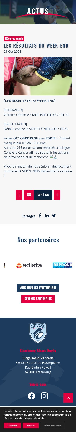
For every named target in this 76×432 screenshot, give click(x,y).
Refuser (31, 425)
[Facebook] (39, 216)
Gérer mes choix (52, 425)
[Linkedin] (46, 216)
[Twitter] (53, 216)
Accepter (12, 425)
